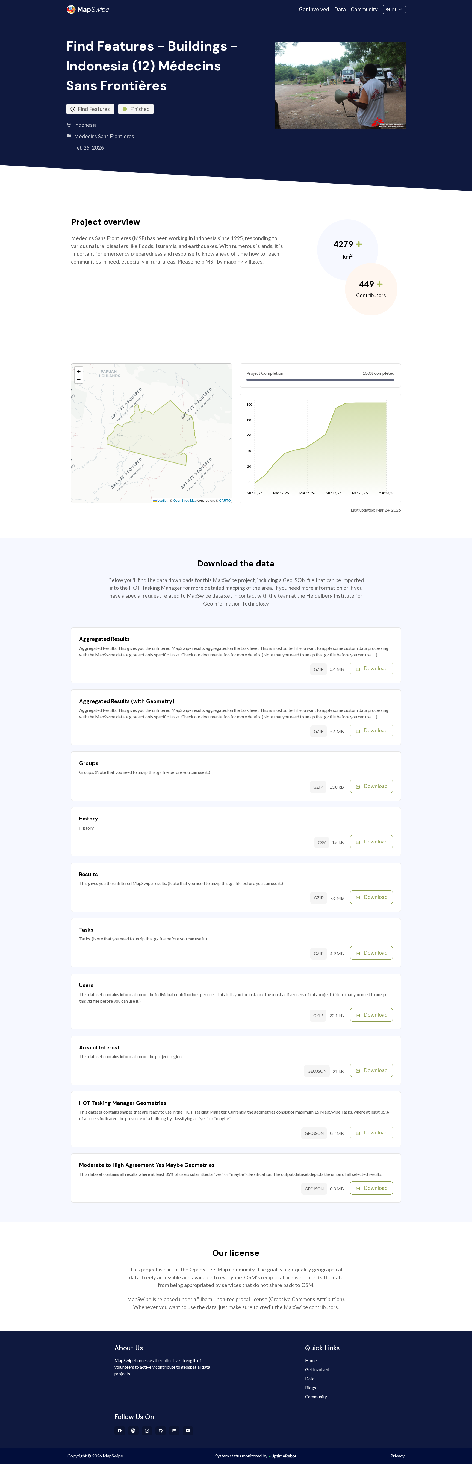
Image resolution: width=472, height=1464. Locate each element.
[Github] (160, 1430)
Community (364, 9)
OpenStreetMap (185, 500)
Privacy (397, 1455)
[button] (79, 371)
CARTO (225, 500)
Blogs (310, 1387)
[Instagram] (147, 1430)
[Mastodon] (133, 1430)
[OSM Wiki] (174, 1430)
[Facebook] (119, 1430)
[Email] (188, 1430)
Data (340, 9)
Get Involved (314, 9)
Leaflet (162, 500)
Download (376, 668)
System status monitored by (241, 1455)
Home (311, 1360)
